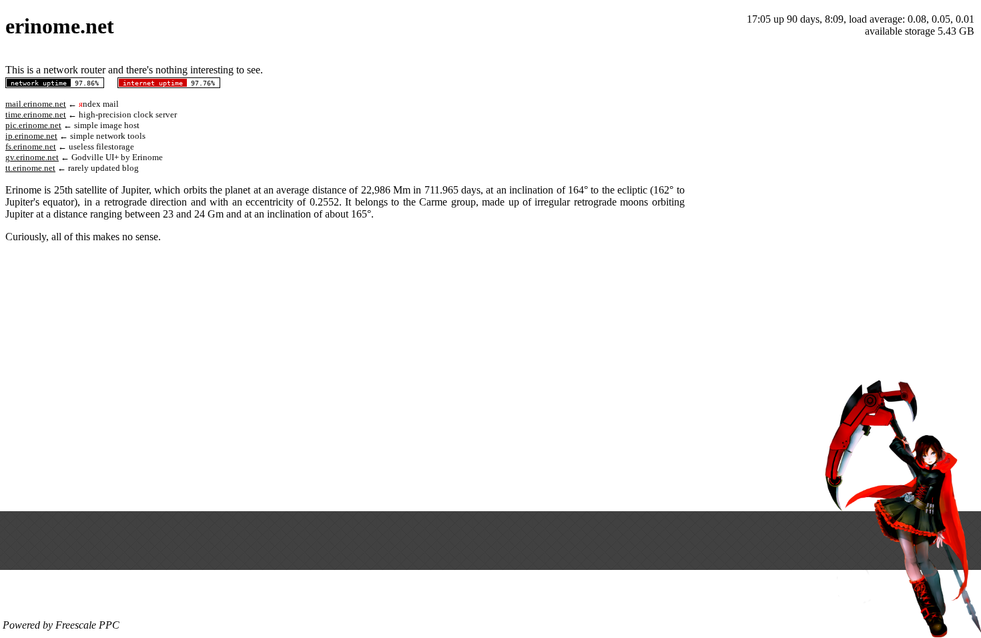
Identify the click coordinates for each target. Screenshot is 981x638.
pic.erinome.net (33, 125)
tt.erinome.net (30, 168)
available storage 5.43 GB (919, 31)
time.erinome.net (35, 114)
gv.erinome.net (32, 157)
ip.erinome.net (31, 136)
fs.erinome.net (30, 146)
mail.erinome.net (35, 104)
